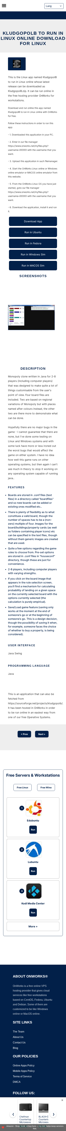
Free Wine (46, 787)
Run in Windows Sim (33, 254)
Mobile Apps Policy (24, 1071)
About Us (18, 1037)
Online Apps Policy (23, 1065)
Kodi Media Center (33, 903)
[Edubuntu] (34, 808)
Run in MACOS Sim (33, 265)
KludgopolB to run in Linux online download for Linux (33, 38)
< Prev (24, 734)
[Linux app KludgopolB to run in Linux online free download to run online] (17, 63)
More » (33, 926)
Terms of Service (22, 1076)
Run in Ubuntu (33, 232)
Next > (41, 734)
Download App (33, 221)
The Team (18, 1031)
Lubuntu (33, 862)
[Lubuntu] (34, 850)
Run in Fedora (33, 243)
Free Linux (22, 787)
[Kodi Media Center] (34, 891)
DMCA (17, 1082)
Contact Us (19, 1042)
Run (33, 829)
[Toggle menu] (4, 5)
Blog (15, 1048)
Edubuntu (33, 820)
